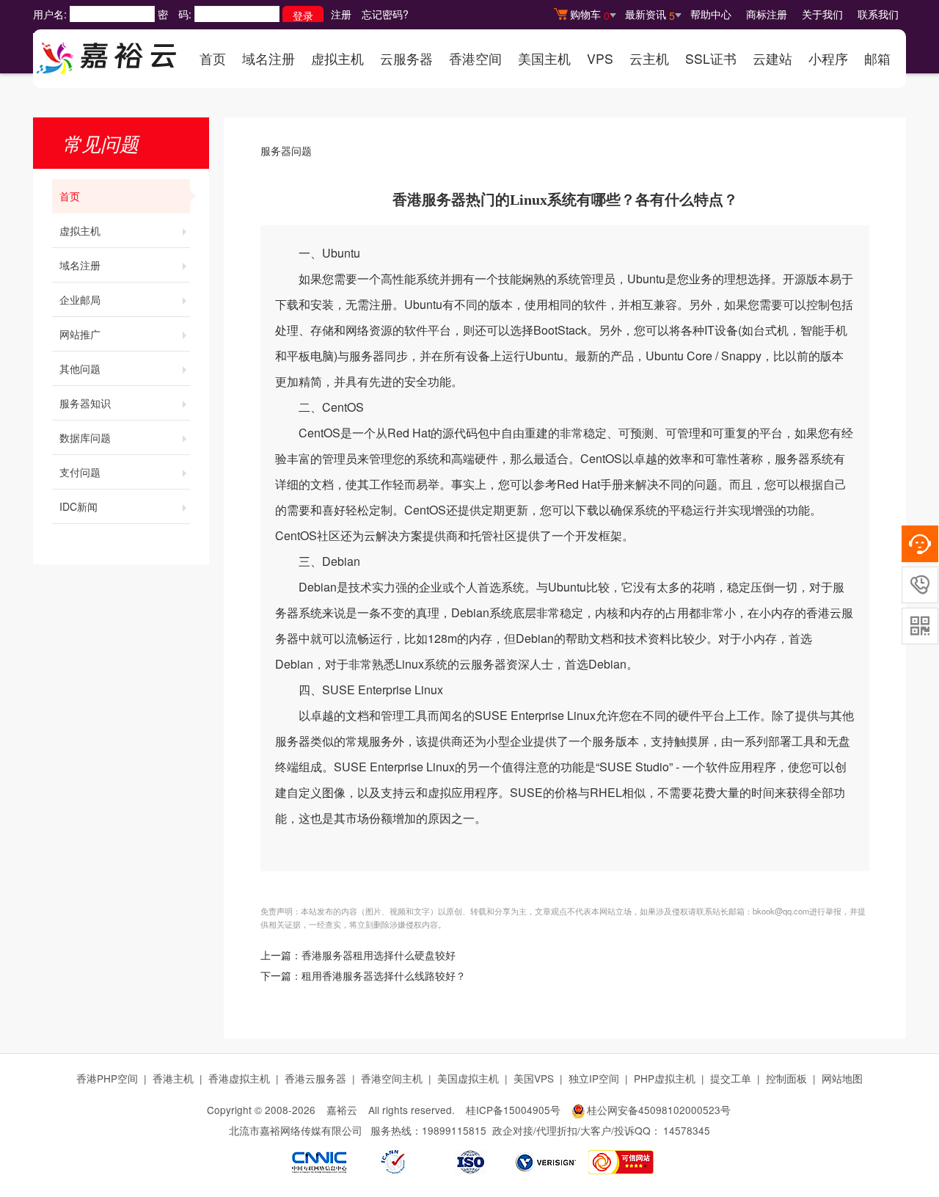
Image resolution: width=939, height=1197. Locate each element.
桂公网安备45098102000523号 (659, 1109)
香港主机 (173, 1078)
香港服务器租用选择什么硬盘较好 (379, 955)
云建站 (772, 58)
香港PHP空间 (107, 1078)
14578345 (686, 1130)
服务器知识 (85, 403)
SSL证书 (711, 58)
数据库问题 (85, 437)
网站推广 (80, 334)
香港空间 (475, 58)
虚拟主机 (337, 58)
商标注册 (766, 14)
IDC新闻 (78, 506)
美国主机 (544, 58)
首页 (213, 58)
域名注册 (268, 58)
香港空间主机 (392, 1078)
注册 (341, 14)
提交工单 (730, 1078)
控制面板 (786, 1078)
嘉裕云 (341, 1109)
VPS (600, 58)
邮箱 (877, 58)
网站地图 (842, 1078)
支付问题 (80, 472)
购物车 (590, 15)
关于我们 (822, 14)
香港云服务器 (315, 1078)
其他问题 (80, 368)
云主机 (649, 58)
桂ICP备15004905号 (513, 1109)
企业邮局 (80, 299)
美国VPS (534, 1078)
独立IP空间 (594, 1078)
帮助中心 (710, 14)
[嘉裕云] (106, 53)
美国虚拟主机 (468, 1078)
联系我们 (878, 14)
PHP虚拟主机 (664, 1078)
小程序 (828, 58)
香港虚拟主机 (239, 1078)
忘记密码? (385, 14)
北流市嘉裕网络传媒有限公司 (295, 1130)
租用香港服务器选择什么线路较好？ (384, 976)
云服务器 (406, 58)
